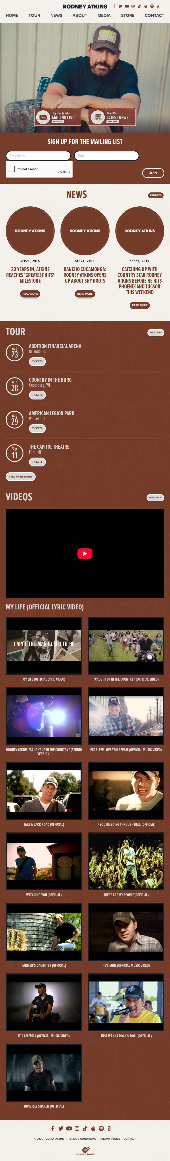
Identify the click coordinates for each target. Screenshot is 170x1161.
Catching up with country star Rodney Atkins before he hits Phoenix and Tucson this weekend (140, 281)
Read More (30, 293)
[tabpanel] (85, 78)
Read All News (156, 195)
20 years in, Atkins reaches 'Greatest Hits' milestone (30, 275)
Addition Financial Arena (55, 346)
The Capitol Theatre (49, 447)
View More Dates (20, 476)
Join (153, 173)
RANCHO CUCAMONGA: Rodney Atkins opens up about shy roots (85, 275)
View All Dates (156, 332)
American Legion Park (51, 413)
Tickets (37, 361)
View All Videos (155, 497)
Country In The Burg (50, 380)
